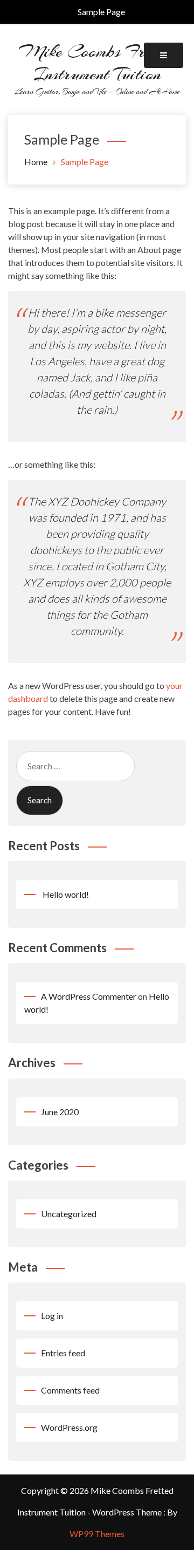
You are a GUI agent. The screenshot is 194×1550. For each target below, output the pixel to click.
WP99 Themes (97, 1533)
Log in (52, 1315)
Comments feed (70, 1390)
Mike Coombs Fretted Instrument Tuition (97, 62)
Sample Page (101, 11)
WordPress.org (69, 1427)
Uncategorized (68, 1213)
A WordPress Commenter (88, 996)
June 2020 (60, 1112)
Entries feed (63, 1353)
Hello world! (66, 894)
